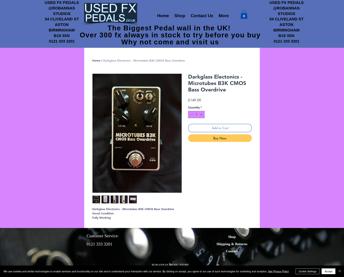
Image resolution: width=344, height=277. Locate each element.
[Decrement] (191, 114)
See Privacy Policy (278, 271)
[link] (244, 14)
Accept (328, 271)
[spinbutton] (196, 114)
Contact (232, 251)
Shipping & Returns (231, 244)
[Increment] (201, 114)
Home (96, 60)
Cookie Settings (307, 271)
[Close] (340, 271)
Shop (232, 237)
